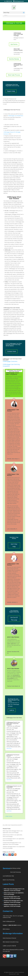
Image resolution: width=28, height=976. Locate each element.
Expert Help (11, 91)
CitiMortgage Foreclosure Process (12, 755)
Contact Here (11, 351)
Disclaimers (18, 925)
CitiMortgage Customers (10, 361)
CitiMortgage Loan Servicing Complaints (11, 365)
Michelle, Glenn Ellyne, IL (13, 458)
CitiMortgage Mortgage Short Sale (18, 65)
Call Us (11, 710)
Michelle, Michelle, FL (12, 602)
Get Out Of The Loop (14, 618)
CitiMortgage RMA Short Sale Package (18, 34)
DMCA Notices (6, 929)
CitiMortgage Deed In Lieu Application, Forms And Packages (13, 723)
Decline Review (14, 59)
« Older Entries (8, 816)
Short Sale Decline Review (18, 49)
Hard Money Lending (15, 868)
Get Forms (14, 44)
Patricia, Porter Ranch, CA (13, 686)
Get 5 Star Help (14, 545)
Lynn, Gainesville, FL (12, 529)
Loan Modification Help (8, 876)
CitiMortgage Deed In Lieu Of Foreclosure (13, 786)
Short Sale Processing (15, 872)
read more (8, 748)
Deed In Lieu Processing (8, 879)
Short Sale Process (14, 75)
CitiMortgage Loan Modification (15, 115)
